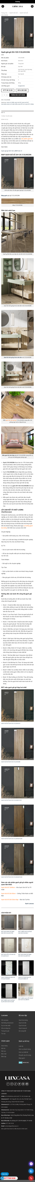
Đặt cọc (3, 1051)
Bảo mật (3, 1054)
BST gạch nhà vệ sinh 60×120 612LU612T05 (7, 932)
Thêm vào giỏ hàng (18, 95)
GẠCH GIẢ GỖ (13, 13)
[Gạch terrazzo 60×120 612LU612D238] (9, 968)
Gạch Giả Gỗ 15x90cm (8, 887)
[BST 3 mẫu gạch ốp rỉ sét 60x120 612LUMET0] (26, 989)
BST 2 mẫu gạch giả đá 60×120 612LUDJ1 (25, 932)
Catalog (17, 1)
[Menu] (2, 6)
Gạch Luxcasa (29, 903)
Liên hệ (21, 1046)
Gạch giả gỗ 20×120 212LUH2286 (10, 761)
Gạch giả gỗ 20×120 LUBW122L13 (11, 151)
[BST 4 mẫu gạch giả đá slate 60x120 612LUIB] (9, 990)
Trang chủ (4, 13)
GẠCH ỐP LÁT (21, 104)
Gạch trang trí (23, 1028)
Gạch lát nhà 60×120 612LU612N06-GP (24, 978)
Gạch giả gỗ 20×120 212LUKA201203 (11, 877)
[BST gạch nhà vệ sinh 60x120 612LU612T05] (9, 922)
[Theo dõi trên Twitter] (19, 1084)
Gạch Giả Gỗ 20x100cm (8, 893)
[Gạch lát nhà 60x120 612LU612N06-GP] (26, 968)
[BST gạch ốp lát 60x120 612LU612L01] (9, 945)
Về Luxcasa (4, 1020)
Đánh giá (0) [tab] (4, 119)
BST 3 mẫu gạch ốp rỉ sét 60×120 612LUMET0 (25, 998)
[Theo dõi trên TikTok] (15, 1084)
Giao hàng (4, 1046)
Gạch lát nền (22, 1023)
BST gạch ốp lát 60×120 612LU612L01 (8, 955)
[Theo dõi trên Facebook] (8, 1084)
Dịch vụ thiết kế (23, 1052)
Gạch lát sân (22, 1025)
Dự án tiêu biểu (5, 1025)
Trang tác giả (5, 1031)
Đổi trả (3, 1048)
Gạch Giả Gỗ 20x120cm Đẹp (10, 899)
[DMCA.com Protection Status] (24, 1062)
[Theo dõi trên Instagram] (12, 1084)
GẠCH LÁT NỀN (10, 102)
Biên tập (3, 1056)
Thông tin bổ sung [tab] (6, 116)
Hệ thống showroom (7, 1023)
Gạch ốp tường (23, 1020)
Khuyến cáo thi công (25, 1055)
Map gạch (22, 1058)
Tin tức (3, 1033)
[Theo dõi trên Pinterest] (23, 1084)
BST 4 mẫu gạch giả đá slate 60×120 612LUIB (8, 1001)
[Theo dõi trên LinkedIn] (27, 1084)
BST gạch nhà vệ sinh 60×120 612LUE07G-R (24, 955)
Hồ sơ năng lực (5, 1028)
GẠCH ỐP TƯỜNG (29, 104)
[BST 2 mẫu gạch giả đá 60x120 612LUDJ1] (26, 922)
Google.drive (21, 86)
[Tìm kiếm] (32, 6)
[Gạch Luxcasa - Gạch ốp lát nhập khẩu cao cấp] (17, 6)
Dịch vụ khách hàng (25, 1049)
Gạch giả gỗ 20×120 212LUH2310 (10, 723)
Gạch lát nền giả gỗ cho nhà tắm (13, 357)
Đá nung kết (22, 1031)
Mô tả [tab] (3, 112)
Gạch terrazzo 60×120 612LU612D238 (8, 978)
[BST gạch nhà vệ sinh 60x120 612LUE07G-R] (26, 945)
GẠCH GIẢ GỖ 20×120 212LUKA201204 (11, 838)
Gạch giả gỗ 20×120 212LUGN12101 (11, 800)
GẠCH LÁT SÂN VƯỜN (12, 104)
